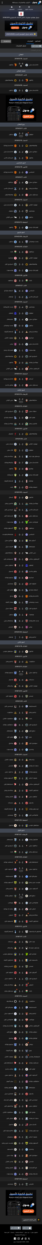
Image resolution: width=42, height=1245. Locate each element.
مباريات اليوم (29, 9)
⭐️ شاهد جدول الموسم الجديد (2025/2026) (21, 34)
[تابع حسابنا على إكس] (29, 1239)
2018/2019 (6, 41)
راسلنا (12, 1232)
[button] (21, 65)
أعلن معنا (6, 1232)
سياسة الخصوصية (20, 1235)
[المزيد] (2, 2)
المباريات (30, 41)
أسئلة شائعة (19, 1232)
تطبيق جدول (34, 1232)
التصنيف (11, 9)
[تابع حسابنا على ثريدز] (25, 1239)
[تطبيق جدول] (21, 26)
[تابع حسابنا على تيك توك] (22, 1239)
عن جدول (27, 1232)
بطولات (20, 9)
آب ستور (25, 1228)
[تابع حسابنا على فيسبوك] (15, 1239)
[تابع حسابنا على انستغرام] (18, 1239)
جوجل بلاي (14, 1228)
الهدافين (38, 41)
